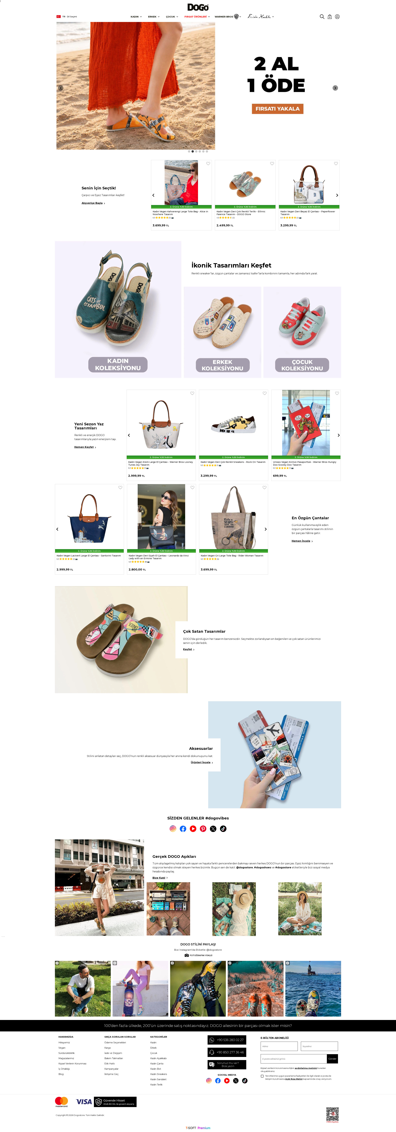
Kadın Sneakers (158, 1074)
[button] (189, 151)
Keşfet (187, 649)
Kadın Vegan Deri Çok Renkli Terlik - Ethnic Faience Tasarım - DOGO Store (177, 213)
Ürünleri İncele (201, 762)
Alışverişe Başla (92, 203)
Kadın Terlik (156, 1084)
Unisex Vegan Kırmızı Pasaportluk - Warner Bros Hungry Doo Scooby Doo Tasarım (232, 463)
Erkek (152, 16)
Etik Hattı (109, 1063)
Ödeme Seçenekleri (115, 1042)
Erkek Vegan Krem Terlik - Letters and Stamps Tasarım (306, 213)
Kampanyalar (111, 1068)
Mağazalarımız (66, 1058)
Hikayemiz (64, 1042)
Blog (61, 1074)
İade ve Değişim (113, 1053)
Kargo (107, 1047)
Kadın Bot (155, 1068)
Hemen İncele (301, 541)
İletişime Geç (111, 1074)
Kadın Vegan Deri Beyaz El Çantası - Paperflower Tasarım (244, 213)
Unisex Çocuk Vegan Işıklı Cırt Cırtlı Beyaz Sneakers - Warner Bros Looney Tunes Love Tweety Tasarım (302, 463)
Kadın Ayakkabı (158, 1058)
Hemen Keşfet (84, 447)
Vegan (61, 1047)
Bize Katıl (159, 877)
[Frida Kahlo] (259, 17)
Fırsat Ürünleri (196, 16)
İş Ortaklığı (64, 1068)
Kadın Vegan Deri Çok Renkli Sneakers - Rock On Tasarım (160, 462)
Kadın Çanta (156, 1063)
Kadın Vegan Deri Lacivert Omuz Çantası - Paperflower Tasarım (87, 557)
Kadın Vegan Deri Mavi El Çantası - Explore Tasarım (157, 555)
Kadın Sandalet (158, 1079)
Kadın (135, 16)
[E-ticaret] (198, 1128)
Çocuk (170, 16)
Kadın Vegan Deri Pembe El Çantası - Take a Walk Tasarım (233, 555)
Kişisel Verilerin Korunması (72, 1063)
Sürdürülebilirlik (66, 1053)
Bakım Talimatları (113, 1058)
